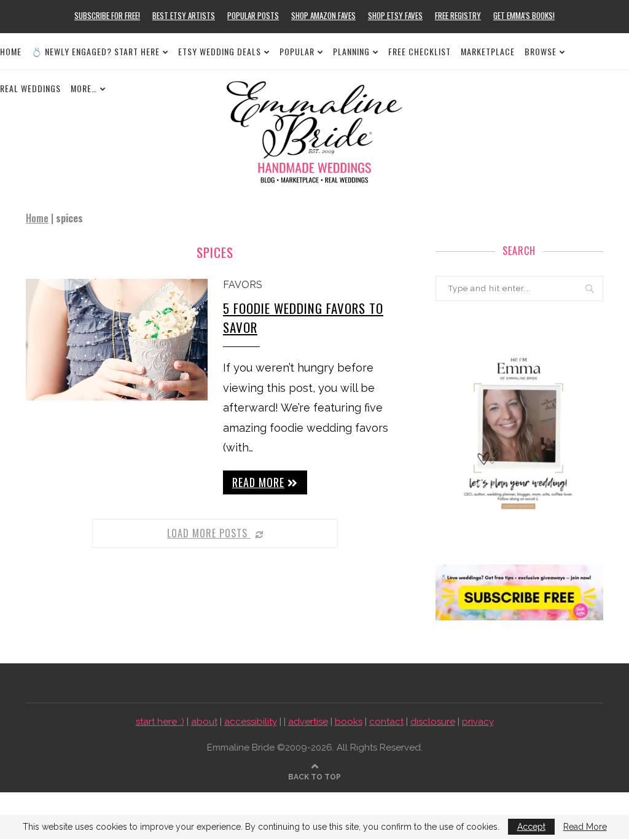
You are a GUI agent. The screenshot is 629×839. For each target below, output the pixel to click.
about (204, 721)
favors (242, 285)
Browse (541, 51)
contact (386, 721)
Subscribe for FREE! (107, 15)
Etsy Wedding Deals (219, 51)
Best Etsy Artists (183, 15)
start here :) (160, 721)
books (348, 721)
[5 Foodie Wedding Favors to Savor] (117, 339)
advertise (308, 721)
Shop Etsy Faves (395, 15)
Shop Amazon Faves (323, 15)
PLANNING (351, 51)
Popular (296, 51)
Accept (531, 827)
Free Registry (458, 15)
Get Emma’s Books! (524, 15)
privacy (478, 721)
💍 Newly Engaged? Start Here (95, 51)
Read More (585, 826)
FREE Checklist (419, 51)
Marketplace (488, 51)
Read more (258, 482)
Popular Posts (253, 15)
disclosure (432, 721)
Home (10, 51)
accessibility (250, 721)
